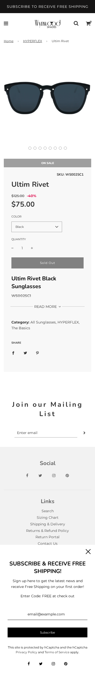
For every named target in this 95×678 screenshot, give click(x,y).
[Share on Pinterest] (37, 352)
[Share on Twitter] (25, 352)
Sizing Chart (48, 517)
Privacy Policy (26, 652)
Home (8, 41)
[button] (29, 148)
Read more (46, 306)
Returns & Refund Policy (47, 530)
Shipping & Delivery (47, 524)
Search (48, 511)
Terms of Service (57, 652)
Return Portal (47, 537)
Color (16, 216)
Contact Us (48, 543)
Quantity (18, 239)
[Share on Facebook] (13, 352)
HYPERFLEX (32, 41)
